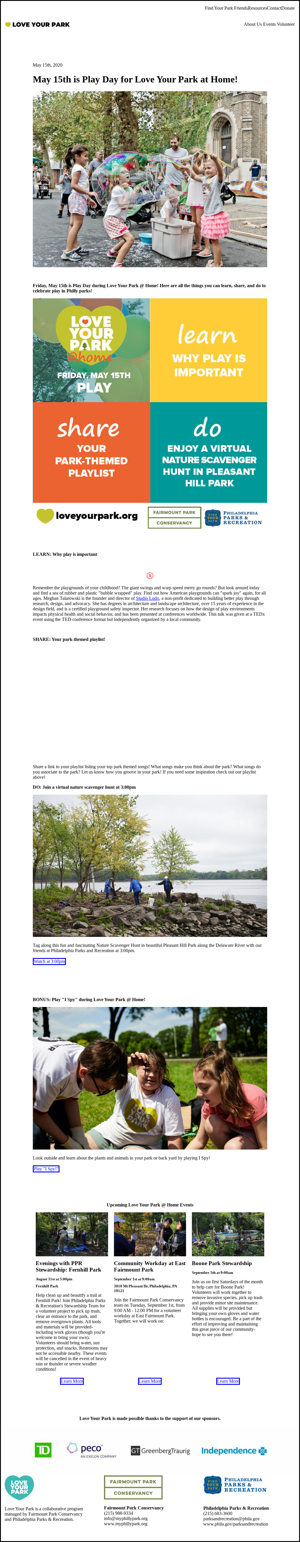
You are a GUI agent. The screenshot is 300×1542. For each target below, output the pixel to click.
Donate (288, 8)
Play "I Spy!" (46, 1168)
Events (269, 24)
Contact (274, 8)
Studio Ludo (147, 598)
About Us (253, 24)
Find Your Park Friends (226, 8)
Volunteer (286, 24)
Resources (257, 8)
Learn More (72, 1381)
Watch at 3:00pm (49, 961)
